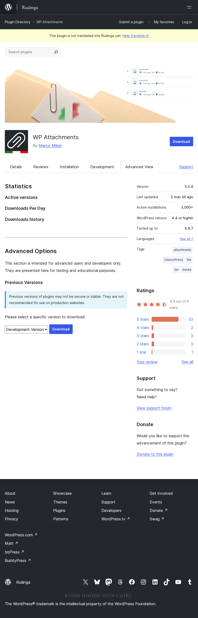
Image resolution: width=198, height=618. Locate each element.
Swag (157, 518)
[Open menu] (190, 7)
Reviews (40, 166)
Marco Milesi (50, 145)
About (10, 493)
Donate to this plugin (155, 454)
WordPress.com (21, 534)
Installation (69, 166)
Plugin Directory (17, 22)
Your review (147, 361)
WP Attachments (56, 137)
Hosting (12, 510)
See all (187, 361)
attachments (182, 250)
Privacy (11, 518)
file (189, 260)
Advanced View (139, 166)
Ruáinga (23, 582)
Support (186, 166)
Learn (106, 493)
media (186, 269)
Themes (60, 502)
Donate (159, 510)
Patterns (60, 518)
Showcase (62, 493)
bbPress (14, 552)
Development (102, 166)
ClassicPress (173, 260)
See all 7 (186, 239)
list (176, 269)
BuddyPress (18, 560)
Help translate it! (135, 36)
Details (16, 166)
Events (156, 502)
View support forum (154, 408)
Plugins (59, 510)
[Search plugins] (56, 52)
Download (181, 141)
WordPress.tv (115, 518)
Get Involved (161, 493)
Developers (111, 510)
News (10, 502)
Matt (11, 543)
